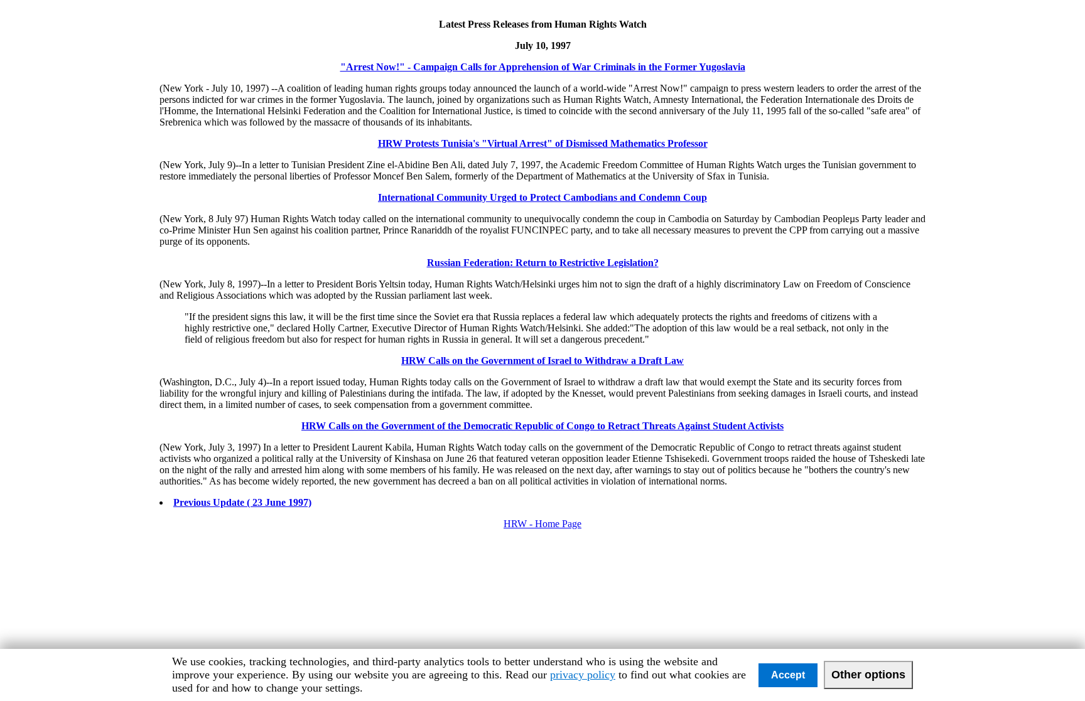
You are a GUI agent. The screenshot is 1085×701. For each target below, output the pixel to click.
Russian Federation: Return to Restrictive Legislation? (543, 262)
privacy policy (582, 674)
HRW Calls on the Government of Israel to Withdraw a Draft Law (542, 360)
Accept (788, 675)
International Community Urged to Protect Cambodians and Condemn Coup (542, 197)
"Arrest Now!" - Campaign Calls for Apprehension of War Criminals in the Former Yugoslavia (542, 67)
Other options (868, 674)
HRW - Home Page (542, 523)
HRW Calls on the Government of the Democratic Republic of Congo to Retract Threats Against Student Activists (542, 425)
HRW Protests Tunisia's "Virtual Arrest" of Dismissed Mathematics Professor (543, 143)
